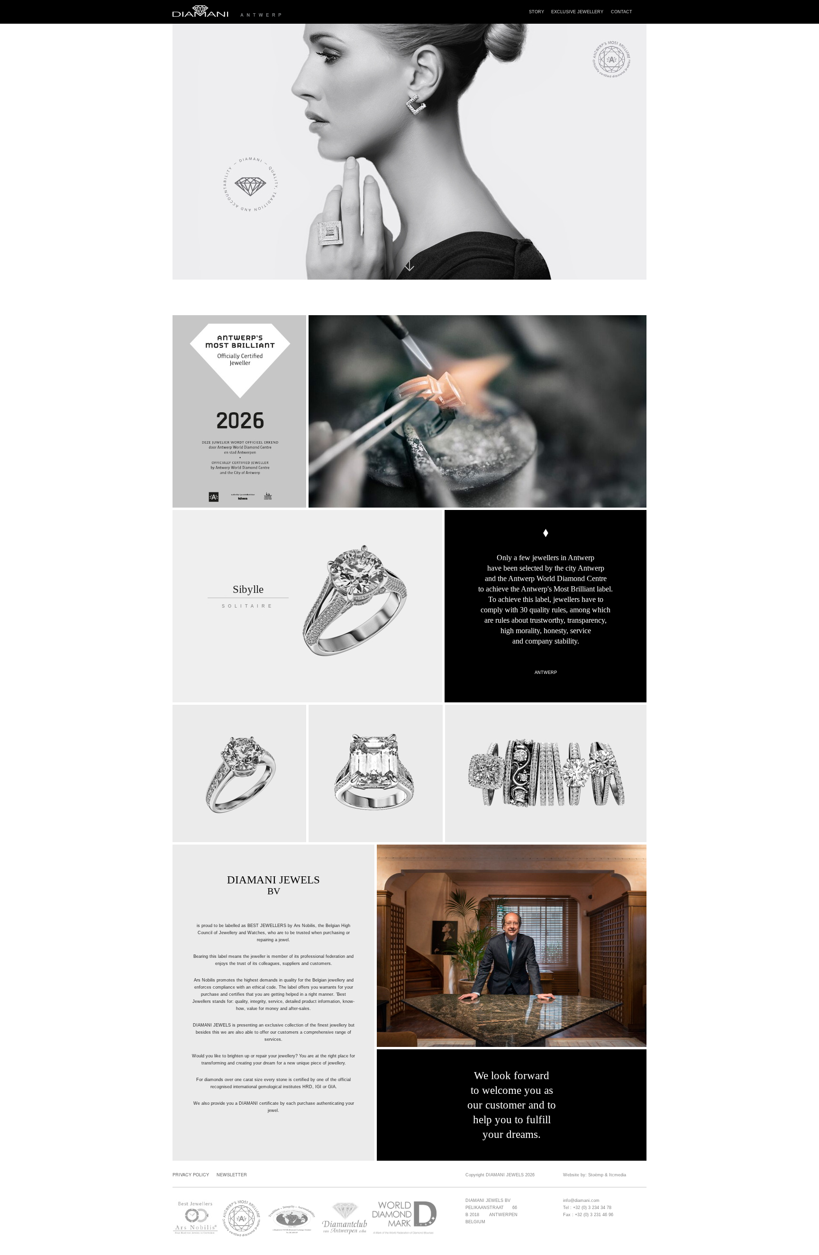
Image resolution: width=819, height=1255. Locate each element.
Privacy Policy (191, 1175)
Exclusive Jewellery (577, 11)
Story (536, 11)
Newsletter (232, 1175)
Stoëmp (595, 1175)
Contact (621, 11)
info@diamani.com (581, 1200)
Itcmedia (617, 1175)
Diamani (263, 12)
